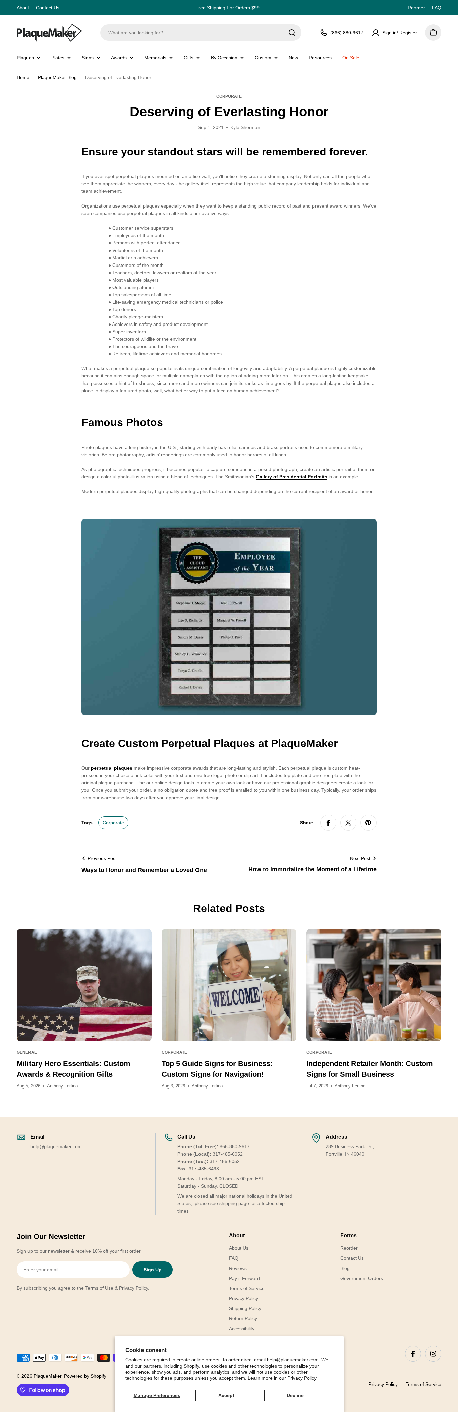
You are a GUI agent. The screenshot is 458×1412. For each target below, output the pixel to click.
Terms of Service (423, 1384)
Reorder (416, 7)
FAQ (436, 7)
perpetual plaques (111, 768)
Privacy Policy (302, 1378)
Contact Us (47, 7)
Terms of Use (99, 1288)
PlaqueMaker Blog (57, 77)
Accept (226, 1395)
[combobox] (200, 32)
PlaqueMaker (47, 1376)
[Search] (292, 32)
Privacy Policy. (134, 1288)
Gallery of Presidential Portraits (291, 476)
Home (23, 77)
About (23, 7)
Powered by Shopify (85, 1376)
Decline (295, 1395)
